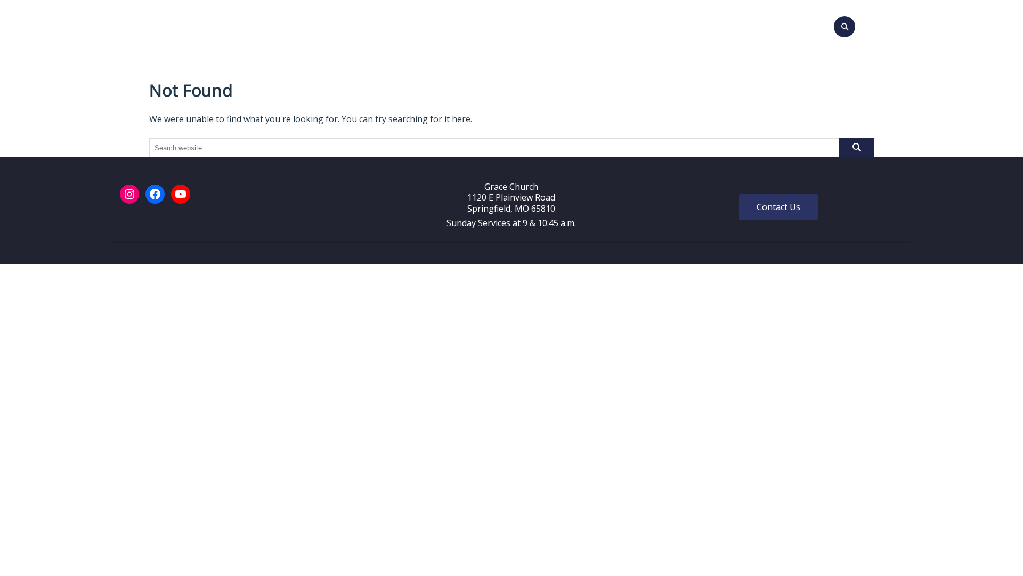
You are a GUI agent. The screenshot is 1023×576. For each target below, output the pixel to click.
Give (627, 25)
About (423, 25)
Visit (389, 25)
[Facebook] (155, 194)
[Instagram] (129, 194)
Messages (519, 25)
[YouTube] (180, 194)
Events (472, 25)
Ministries (576, 25)
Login (660, 25)
